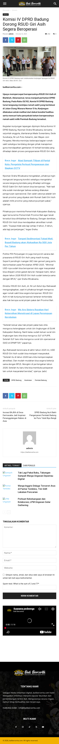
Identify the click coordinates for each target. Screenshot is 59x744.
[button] (4, 3)
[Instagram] (22, 727)
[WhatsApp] (24, 40)
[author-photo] (29, 444)
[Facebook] (5, 40)
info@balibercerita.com (29, 708)
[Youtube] (43, 727)
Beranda (6, 10)
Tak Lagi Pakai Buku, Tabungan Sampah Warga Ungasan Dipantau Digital (35, 475)
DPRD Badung (16, 380)
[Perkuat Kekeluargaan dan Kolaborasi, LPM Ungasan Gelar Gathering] (9, 502)
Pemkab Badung (41, 380)
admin (11, 34)
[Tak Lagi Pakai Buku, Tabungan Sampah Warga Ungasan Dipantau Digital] (9, 476)
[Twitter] (12, 40)
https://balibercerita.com (29, 452)
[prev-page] (4, 512)
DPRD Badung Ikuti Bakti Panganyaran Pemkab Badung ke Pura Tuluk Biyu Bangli (43, 415)
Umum (14, 10)
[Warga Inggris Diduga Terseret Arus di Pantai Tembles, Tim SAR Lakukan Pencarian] (9, 489)
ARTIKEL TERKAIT (12, 465)
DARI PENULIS (29, 465)
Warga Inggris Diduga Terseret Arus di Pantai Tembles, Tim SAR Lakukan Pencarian (36, 488)
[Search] (55, 3)
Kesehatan (28, 380)
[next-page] (9, 512)
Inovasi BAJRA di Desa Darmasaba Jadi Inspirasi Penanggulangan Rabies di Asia (14, 416)
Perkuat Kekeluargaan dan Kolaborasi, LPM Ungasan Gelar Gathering (34, 502)
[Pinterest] (18, 40)
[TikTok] (29, 727)
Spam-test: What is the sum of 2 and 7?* (21, 583)
